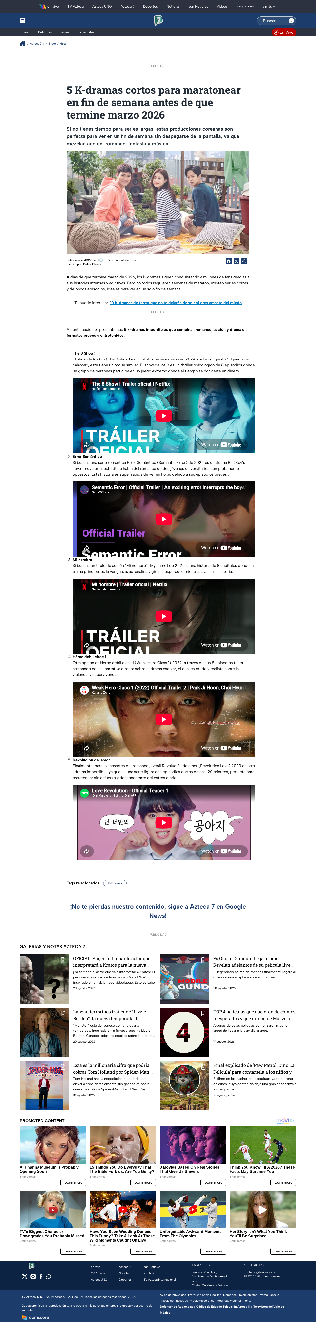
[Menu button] (39, 20)
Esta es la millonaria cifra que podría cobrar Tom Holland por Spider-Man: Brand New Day (111, 1068)
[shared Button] (244, 261)
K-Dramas (115, 883)
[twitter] (25, 1278)
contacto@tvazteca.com (260, 1272)
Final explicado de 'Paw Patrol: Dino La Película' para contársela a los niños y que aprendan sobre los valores (254, 1068)
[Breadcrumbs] (25, 43)
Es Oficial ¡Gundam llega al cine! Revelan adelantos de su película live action (251, 961)
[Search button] (291, 20)
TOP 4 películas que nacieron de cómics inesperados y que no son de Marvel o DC (254, 1015)
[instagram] (33, 1278)
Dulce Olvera (92, 264)
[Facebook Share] (229, 261)
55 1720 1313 (252, 1276)
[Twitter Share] (236, 261)
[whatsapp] (48, 1277)
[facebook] (41, 1278)
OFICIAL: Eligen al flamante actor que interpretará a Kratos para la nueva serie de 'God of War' (111, 961)
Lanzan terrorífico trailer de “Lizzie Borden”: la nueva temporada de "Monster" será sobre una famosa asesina (109, 1015)
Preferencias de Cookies (204, 1295)
